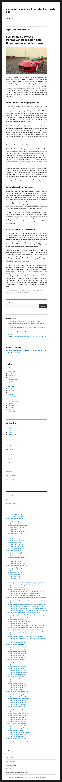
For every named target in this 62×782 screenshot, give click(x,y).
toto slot (8, 467)
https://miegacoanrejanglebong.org (17, 691)
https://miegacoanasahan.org (15, 694)
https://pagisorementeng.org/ (15, 538)
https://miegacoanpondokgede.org (36, 610)
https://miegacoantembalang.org (16, 638)
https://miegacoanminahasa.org (34, 627)
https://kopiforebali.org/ (13, 570)
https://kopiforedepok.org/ (14, 568)
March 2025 (11, 392)
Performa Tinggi (10, 292)
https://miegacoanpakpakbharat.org (17, 715)
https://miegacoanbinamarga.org (35, 600)
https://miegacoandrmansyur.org (16, 738)
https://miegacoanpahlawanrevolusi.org (18, 732)
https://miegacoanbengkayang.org (16, 723)
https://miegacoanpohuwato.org (16, 647)
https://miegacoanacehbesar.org (16, 683)
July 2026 (10, 367)
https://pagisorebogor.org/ (14, 561)
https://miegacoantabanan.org (15, 681)
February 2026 (12, 369)
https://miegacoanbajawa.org (15, 659)
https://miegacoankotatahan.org (16, 597)
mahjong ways (10, 454)
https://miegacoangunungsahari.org (17, 728)
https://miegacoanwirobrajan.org (35, 636)
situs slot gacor (10, 503)
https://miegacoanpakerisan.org (16, 734)
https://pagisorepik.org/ (13, 529)
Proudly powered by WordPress (39, 777)
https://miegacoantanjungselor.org (17, 623)
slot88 (8, 462)
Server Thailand (10, 769)
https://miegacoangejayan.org (36, 583)
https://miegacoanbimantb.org (15, 668)
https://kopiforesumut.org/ (14, 518)
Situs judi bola (10, 757)
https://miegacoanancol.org (14, 730)
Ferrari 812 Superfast (31, 290)
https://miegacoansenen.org (14, 602)
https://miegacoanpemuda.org (15, 585)
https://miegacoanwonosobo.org (36, 597)
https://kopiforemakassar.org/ (15, 557)
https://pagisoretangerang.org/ (15, 563)
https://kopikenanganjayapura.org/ (17, 525)
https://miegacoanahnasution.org (16, 583)
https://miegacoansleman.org (34, 629)
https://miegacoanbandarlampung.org (17, 625)
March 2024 (11, 411)
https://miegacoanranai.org (31, 595)
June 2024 (11, 405)
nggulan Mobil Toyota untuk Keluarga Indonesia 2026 (24, 321)
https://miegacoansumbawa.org (15, 706)
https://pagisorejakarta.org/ (14, 533)
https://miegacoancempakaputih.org (17, 726)
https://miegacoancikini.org (14, 606)
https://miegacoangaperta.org (15, 636)
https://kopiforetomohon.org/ (15, 555)
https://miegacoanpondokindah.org (17, 608)
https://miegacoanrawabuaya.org (33, 606)
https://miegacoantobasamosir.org (16, 687)
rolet (45, 81)
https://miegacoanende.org (35, 591)
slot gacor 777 (10, 479)
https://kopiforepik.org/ (13, 550)
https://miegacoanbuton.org (14, 689)
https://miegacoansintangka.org (16, 657)
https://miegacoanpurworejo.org (16, 704)
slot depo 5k (9, 449)
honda (9, 428)
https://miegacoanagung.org (15, 593)
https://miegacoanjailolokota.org (16, 711)
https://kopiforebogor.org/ (14, 572)
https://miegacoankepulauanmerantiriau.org (19, 662)
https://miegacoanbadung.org (15, 679)
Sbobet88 (9, 754)
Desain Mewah (22, 290)
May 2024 (11, 407)
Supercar (17, 292)
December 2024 (12, 399)
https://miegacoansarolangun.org (16, 719)
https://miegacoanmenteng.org (15, 612)
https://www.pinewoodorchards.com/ (17, 772)
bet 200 (8, 445)
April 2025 (11, 390)
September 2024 (13, 401)
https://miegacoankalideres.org (15, 610)
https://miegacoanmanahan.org (16, 642)
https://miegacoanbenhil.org (37, 604)
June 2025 (11, 386)
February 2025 (12, 394)
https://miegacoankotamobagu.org (16, 664)
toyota (10, 432)
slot (7, 499)
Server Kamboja (11, 765)
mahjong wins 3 (11, 475)
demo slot (9, 458)
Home (8, 750)
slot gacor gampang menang (14, 495)
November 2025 (12, 375)
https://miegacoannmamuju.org (16, 670)
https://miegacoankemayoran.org (34, 602)
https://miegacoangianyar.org (15, 629)
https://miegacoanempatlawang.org (17, 696)
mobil (9, 430)
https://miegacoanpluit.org (14, 615)
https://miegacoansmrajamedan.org (17, 741)
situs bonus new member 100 (15, 350)
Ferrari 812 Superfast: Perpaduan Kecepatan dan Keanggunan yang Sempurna (25, 40)
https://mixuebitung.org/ (14, 523)
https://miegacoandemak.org (15, 717)
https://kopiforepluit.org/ (14, 553)
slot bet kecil (10, 484)
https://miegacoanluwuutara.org (16, 685)
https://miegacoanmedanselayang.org (17, 634)
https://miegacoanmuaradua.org (16, 619)
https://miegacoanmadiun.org (15, 736)
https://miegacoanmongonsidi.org (34, 632)
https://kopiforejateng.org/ (14, 516)
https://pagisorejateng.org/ (14, 546)
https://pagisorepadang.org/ (14, 544)
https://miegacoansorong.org (15, 627)
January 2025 (12, 397)
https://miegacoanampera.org (15, 600)
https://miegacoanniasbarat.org (15, 674)
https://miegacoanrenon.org (33, 585)
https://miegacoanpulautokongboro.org (18, 649)
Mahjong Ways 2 (11, 761)
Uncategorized (12, 434)
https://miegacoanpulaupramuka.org (17, 589)
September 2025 (13, 379)
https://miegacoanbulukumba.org (16, 653)
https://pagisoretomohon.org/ (15, 540)
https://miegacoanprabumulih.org (16, 591)
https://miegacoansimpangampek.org (17, 698)
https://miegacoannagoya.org (15, 632)
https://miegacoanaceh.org (14, 595)
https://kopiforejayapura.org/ (15, 521)
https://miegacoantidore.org (32, 593)
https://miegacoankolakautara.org (33, 615)
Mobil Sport (39, 290)
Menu (9, 18)
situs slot (9, 471)
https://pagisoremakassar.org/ (15, 531)
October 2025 (12, 377)
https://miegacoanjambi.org (38, 625)
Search (8, 303)
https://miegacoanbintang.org (15, 655)
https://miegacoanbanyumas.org (16, 651)
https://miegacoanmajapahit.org (36, 638)
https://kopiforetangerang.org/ (15, 527)
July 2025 (10, 384)
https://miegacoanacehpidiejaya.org (17, 713)
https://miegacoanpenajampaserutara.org (18, 621)
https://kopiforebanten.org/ (14, 514)
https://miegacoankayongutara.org (16, 644)
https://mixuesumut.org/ (13, 578)
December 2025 (12, 373)
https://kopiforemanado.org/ (15, 574)
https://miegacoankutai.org (14, 709)
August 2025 (11, 382)
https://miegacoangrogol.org (37, 608)
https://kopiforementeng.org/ (15, 548)
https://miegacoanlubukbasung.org (17, 617)
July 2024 (10, 403)
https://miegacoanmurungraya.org (16, 666)
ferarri (15, 290)
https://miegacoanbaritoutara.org (16, 702)
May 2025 (11, 388)
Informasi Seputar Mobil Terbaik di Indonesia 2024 (18, 777)
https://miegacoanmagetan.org (15, 676)
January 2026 (12, 371)
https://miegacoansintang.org (15, 587)
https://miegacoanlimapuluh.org (16, 721)
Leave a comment (24, 292)
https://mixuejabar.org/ (13, 576)
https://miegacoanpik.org (33, 612)
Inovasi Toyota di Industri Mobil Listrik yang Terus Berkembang (27, 336)
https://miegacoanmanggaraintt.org (17, 672)
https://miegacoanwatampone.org (16, 700)
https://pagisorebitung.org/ (14, 542)
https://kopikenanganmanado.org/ (16, 565)
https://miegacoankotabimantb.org (17, 604)
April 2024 (11, 409)
